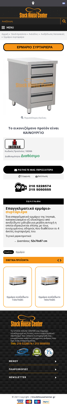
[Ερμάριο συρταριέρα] (33, 84)
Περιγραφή (33, 201)
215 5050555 (42, 343)
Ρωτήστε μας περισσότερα (35, 169)
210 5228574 (24, 343)
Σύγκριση (25, 176)
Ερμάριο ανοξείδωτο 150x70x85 (17, 298)
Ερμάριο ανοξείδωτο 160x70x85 (49, 298)
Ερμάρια (20, 252)
